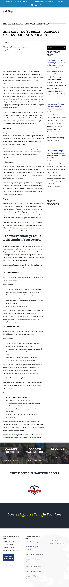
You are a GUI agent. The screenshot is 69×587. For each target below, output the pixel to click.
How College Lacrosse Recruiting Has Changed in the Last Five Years (56, 62)
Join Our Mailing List (8, 557)
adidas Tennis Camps (32, 542)
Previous (6, 42)
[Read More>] (60, 94)
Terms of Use (54, 540)
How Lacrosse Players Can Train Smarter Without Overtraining (55, 106)
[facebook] (3, 565)
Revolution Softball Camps (34, 571)
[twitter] (6, 565)
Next (63, 42)
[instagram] (13, 565)
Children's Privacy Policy (57, 543)
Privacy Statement (55, 537)
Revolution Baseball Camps (34, 554)
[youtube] (10, 565)
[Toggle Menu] (64, 12)
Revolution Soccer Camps (33, 566)
